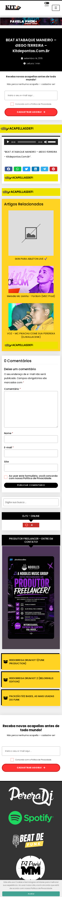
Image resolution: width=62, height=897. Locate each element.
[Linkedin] (35, 169)
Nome (8, 433)
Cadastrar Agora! (30, 112)
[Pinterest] (53, 169)
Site (6, 461)
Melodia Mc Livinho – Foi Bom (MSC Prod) (31, 296)
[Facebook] (8, 169)
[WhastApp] (17, 169)
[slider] (52, 141)
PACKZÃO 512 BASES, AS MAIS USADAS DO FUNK (31, 697)
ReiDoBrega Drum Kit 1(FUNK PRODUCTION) (26, 661)
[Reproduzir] (7, 141)
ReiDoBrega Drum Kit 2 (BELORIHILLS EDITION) (31, 679)
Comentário (12, 389)
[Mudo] (45, 141)
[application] (31, 142)
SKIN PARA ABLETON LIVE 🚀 (31, 259)
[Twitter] (26, 169)
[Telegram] (44, 169)
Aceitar (31, 893)
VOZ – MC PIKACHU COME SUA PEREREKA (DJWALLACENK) (31, 335)
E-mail (9, 447)
